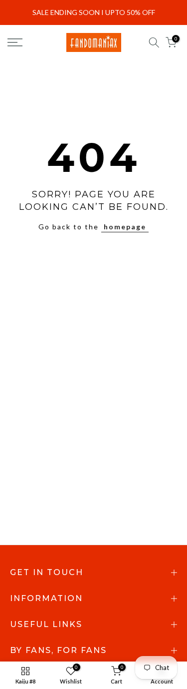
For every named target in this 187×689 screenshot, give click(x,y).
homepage (125, 226)
